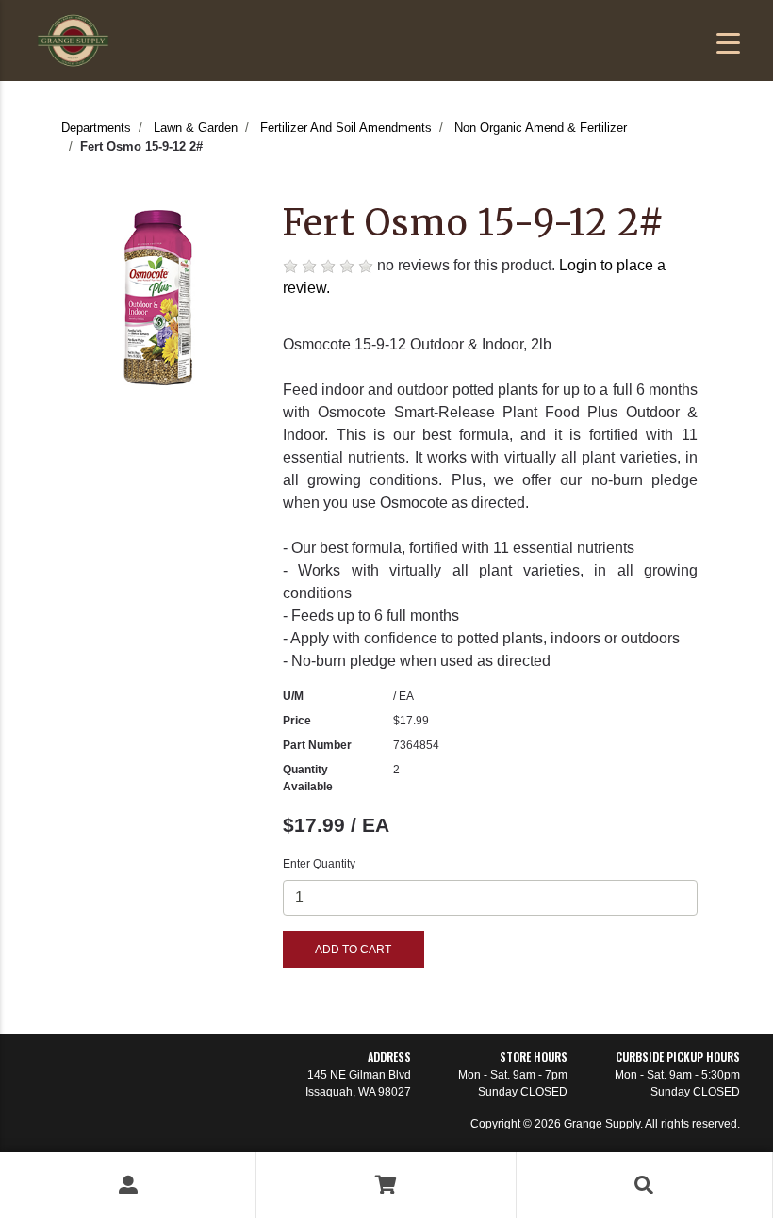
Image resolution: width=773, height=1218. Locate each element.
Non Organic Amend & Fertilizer (540, 128)
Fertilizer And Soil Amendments (346, 128)
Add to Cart (353, 949)
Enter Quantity (319, 863)
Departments (96, 128)
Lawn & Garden (196, 128)
